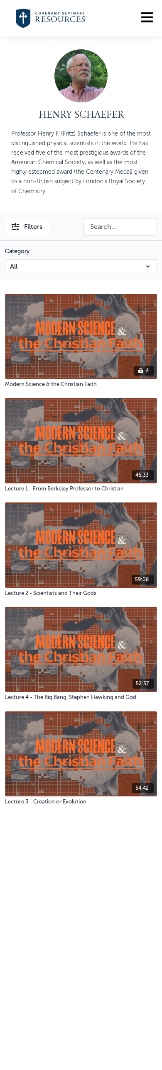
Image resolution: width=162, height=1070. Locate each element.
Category (17, 251)
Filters (33, 226)
